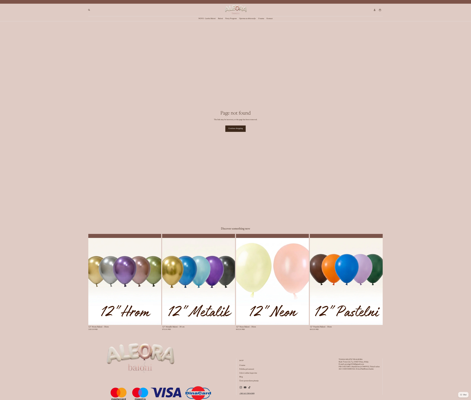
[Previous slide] (92, 279)
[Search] (89, 10)
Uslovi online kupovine (248, 373)
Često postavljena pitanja (249, 381)
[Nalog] (374, 10)
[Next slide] (157, 279)
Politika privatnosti (246, 369)
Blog (241, 377)
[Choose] (157, 321)
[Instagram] (240, 387)
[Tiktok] (249, 387)
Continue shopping (235, 128)
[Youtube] (245, 387)
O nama (242, 365)
